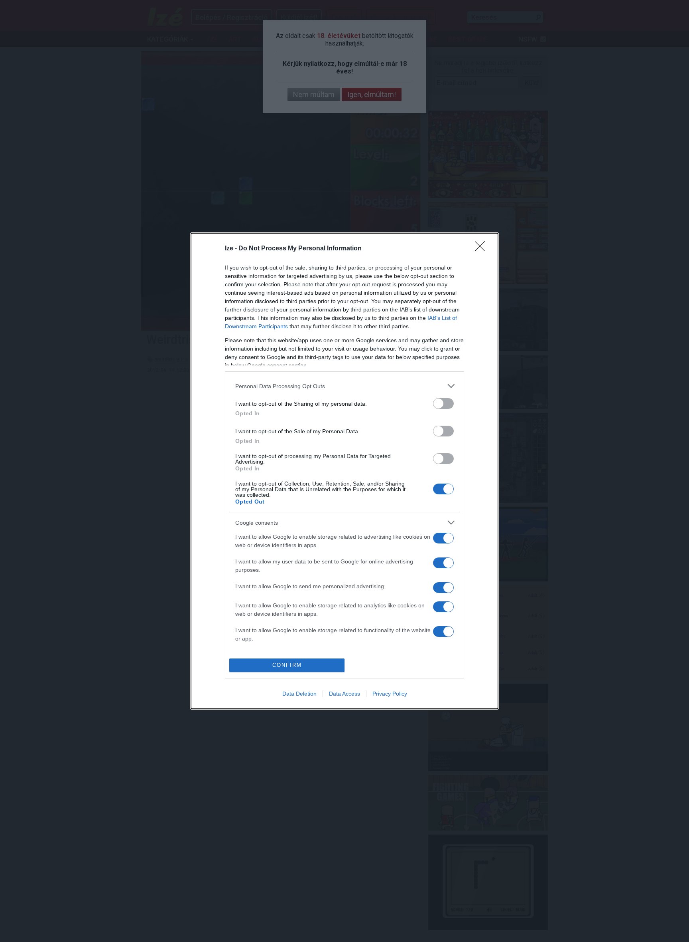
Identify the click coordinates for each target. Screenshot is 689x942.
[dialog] (344, 471)
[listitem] (344, 386)
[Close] (482, 248)
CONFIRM (287, 665)
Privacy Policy (389, 693)
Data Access (344, 693)
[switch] (443, 403)
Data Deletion (299, 693)
